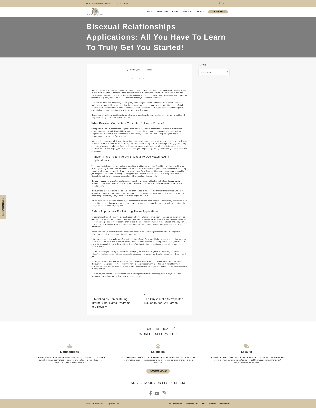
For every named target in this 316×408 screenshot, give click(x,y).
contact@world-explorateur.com (100, 3)
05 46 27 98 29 (123, 3)
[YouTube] (223, 3)
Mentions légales (192, 404)
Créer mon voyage (158, 371)
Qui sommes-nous (175, 404)
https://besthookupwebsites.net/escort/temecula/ (111, 254)
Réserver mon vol (3, 207)
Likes (149, 70)
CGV (203, 404)
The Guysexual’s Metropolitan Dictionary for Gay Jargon (163, 301)
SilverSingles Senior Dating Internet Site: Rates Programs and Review (110, 303)
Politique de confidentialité (219, 404)
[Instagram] (227, 3)
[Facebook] (219, 3)
